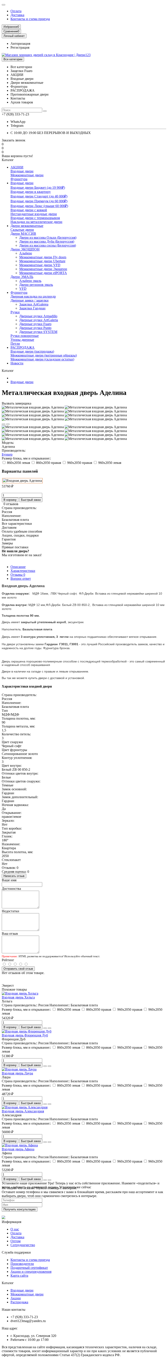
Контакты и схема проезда (30, 19)
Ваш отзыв (10, 933)
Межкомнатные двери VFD (39, 265)
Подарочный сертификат (29, 1267)
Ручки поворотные (24, 336)
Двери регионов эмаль (36, 284)
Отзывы (17, 574)
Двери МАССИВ (23, 233)
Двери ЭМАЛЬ (21, 277)
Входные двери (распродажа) (32, 351)
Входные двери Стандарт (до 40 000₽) (38, 196)
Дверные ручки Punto (35, 328)
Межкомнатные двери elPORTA (43, 273)
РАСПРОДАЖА (22, 347)
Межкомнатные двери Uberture (42, 261)
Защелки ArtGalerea (33, 304)
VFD (22, 288)
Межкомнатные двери (27, 175)
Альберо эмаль (30, 281)
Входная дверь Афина (18, 1149)
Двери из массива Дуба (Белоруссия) (46, 241)
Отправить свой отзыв (18, 968)
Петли (15, 343)
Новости (16, 363)
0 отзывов (11, 504)
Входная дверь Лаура (17, 1073)
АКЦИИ (16, 167)
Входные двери (21, 171)
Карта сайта (19, 1275)
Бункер (7, 454)
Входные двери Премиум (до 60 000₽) (38, 201)
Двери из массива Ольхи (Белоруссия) (47, 237)
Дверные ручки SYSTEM (38, 332)
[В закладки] (3, 424)
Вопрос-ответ (20, 578)
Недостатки (10, 911)
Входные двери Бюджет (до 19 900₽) (37, 187)
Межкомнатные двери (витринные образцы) (43, 355)
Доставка (17, 15)
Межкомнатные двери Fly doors (42, 257)
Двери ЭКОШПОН (25, 249)
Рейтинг (8, 960)
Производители (22, 1264)
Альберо (25, 253)
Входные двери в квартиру (30, 192)
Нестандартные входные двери (33, 214)
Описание (18, 567)
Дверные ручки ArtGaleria (38, 320)
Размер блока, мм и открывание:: (26, 458)
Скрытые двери (22, 230)
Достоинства (11, 888)
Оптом (15, 1241)
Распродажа (19, 1302)
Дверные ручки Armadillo (38, 316)
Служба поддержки (16, 1252)
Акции (15, 1298)
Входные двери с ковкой (28, 210)
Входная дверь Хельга (18, 997)
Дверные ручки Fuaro (35, 324)
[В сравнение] (8, 424)
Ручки (15, 312)
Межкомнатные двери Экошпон (43, 269)
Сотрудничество (22, 1245)
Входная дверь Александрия (23, 1111)
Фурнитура (18, 179)
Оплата (15, 11)
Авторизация (20, 43)
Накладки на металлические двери (36, 222)
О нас (14, 1229)
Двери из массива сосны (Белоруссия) (47, 245)
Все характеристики (17, 523)
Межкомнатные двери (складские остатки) (42, 359)
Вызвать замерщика (16, 403)
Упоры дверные (22, 339)
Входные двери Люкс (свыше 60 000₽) (39, 206)
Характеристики (22, 571)
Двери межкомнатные (26, 226)
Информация (11, 1222)
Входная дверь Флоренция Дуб (25, 1035)
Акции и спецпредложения (30, 1271)
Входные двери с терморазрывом (35, 218)
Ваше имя (9, 880)
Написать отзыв (14, 876)
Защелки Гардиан (32, 308)
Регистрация (19, 47)
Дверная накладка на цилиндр (33, 296)
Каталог (8, 1283)
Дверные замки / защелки (29, 300)
